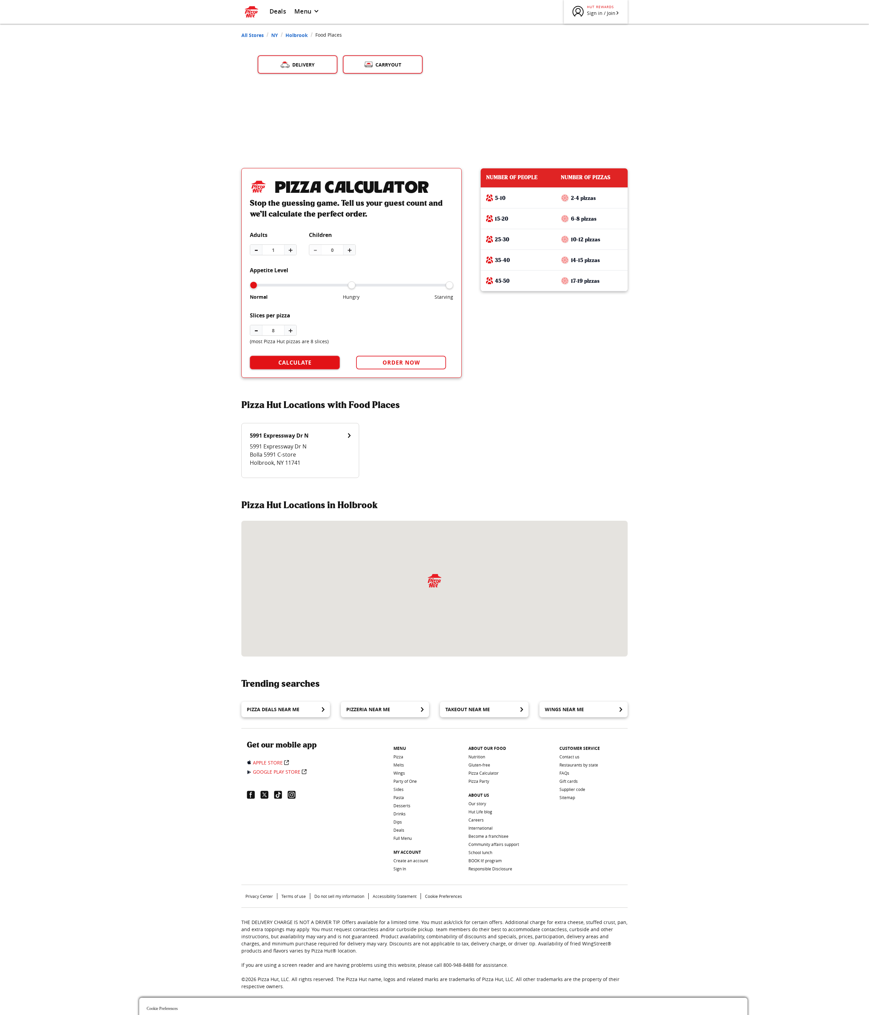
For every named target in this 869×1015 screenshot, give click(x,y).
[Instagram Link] (294, 795)
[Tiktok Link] (281, 795)
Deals (278, 11)
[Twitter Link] (267, 795)
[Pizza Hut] (434, 580)
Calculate (295, 362)
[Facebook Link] (253, 795)
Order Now (401, 362)
